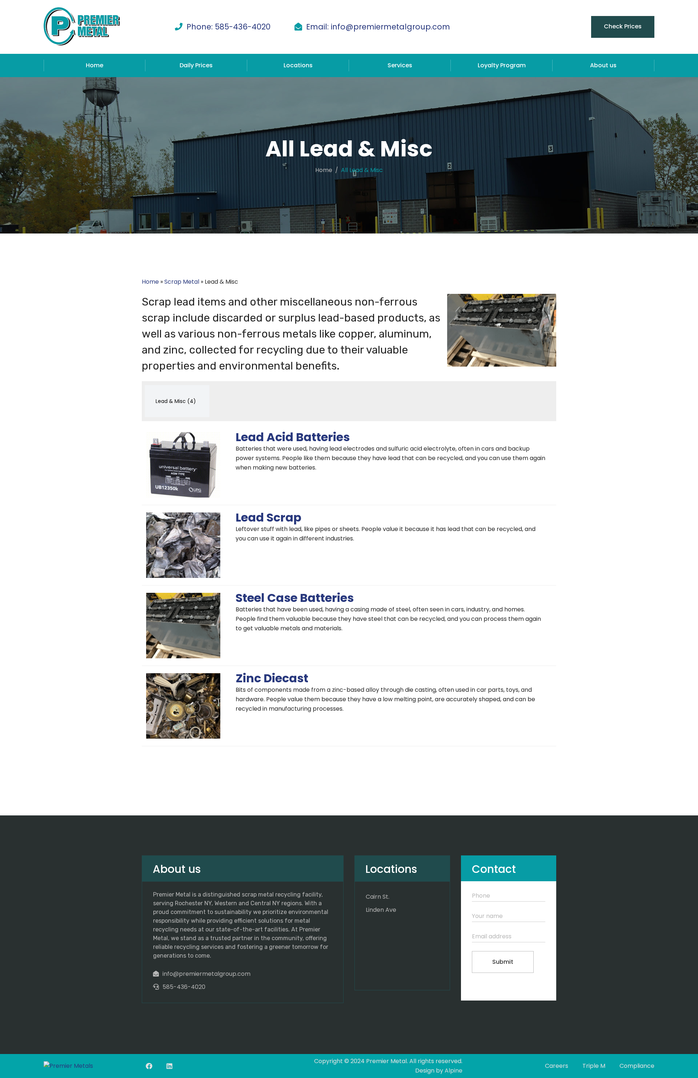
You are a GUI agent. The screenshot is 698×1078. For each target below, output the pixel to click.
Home (94, 65)
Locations (298, 65)
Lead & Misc (176, 401)
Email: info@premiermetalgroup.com (378, 26)
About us (603, 65)
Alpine (453, 1070)
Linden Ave (381, 910)
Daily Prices (196, 65)
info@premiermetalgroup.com (206, 974)
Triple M (593, 1066)
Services (400, 65)
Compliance (636, 1066)
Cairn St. (377, 897)
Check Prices (623, 26)
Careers (556, 1066)
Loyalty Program (502, 65)
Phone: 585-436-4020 (228, 26)
